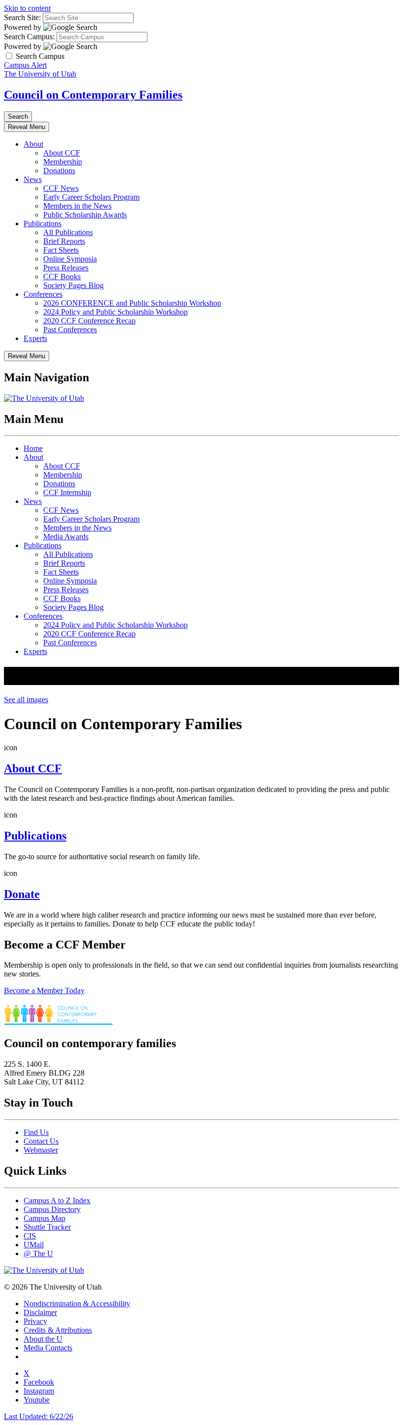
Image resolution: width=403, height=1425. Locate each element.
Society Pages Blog (73, 285)
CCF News (61, 188)
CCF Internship (67, 492)
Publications (42, 223)
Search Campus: (29, 36)
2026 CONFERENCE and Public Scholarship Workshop (132, 303)
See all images (26, 699)
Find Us (36, 1132)
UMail (34, 1244)
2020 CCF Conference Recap (89, 321)
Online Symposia (70, 259)
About (33, 144)
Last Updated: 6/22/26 (38, 1416)
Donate (22, 894)
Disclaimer (40, 1312)
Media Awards (65, 536)
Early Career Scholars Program (91, 197)
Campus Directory (52, 1209)
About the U (43, 1339)
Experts (35, 338)
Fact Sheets (61, 250)
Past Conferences (70, 329)
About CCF (61, 153)
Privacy (35, 1321)
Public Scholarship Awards (85, 215)
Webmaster (41, 1150)
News (33, 179)
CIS (30, 1236)
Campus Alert (25, 65)
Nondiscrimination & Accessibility (77, 1303)
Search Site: (22, 17)
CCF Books (62, 276)
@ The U (38, 1253)
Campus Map (44, 1218)
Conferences (43, 294)
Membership (62, 162)
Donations (59, 170)
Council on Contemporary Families (93, 94)
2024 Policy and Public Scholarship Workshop (115, 312)
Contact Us (41, 1141)
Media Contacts (48, 1348)
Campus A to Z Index (57, 1200)
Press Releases (65, 268)
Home (33, 448)
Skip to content (27, 8)
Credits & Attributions (58, 1330)
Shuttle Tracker (47, 1227)
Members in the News (77, 206)
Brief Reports (64, 241)
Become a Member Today (44, 990)
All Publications (68, 232)
